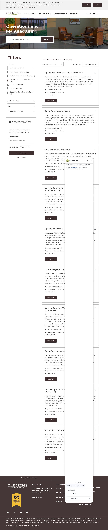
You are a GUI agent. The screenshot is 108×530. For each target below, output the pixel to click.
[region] (79, 330)
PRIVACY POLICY (33, 526)
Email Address (14, 136)
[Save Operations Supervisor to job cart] (95, 229)
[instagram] (27, 512)
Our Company (61, 484)
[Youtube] (21, 512)
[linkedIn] (8, 512)
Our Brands (60, 489)
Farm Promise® (85, 504)
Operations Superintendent (57, 111)
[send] (89, 499)
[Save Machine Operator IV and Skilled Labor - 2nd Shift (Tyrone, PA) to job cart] (95, 308)
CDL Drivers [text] (16, 88)
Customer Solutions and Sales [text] (21, 93)
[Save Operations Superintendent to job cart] (95, 111)
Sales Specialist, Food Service (58, 150)
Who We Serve (61, 493)
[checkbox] (8, 72)
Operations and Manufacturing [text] (22, 80)
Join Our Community (60, 13)
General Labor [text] (16, 85)
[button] (64, 59)
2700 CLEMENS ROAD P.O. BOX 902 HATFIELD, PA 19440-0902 (42, 491)
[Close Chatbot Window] (90, 161)
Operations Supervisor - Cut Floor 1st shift (64, 73)
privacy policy (74, 167)
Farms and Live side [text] (19, 72)
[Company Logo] (13, 13)
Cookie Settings (25, 7)
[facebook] (14, 512)
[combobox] (23, 39)
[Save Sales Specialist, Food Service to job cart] (95, 150)
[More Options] (68, 499)
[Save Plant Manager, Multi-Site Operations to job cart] (95, 270)
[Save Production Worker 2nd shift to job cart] (95, 430)
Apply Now (50, 100)
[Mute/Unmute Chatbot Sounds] (87, 161)
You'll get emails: (13, 147)
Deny (86, 4)
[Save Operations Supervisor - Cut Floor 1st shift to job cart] (95, 73)
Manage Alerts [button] (21, 157)
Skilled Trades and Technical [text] (22, 76)
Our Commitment (62, 497)
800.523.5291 (37, 484)
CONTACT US (37, 497)
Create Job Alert (21, 153)
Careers (59, 501)
